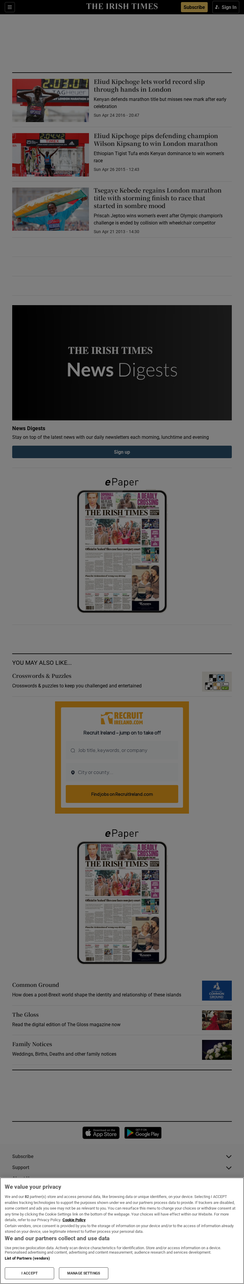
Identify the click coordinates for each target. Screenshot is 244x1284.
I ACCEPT (29, 1273)
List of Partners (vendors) (27, 1258)
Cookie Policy (74, 1220)
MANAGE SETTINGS (83, 1273)
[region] (122, 1230)
